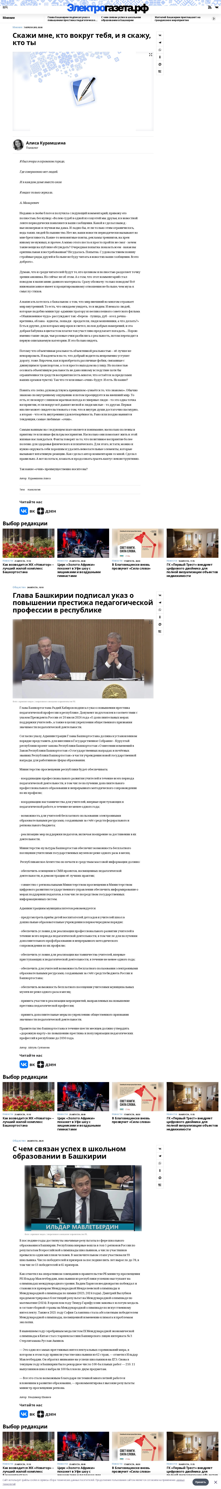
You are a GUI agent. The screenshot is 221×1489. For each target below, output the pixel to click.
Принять (200, 1482)
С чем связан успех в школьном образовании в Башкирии (121, 19)
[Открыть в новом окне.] (27, 511)
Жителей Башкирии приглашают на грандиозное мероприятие (177, 19)
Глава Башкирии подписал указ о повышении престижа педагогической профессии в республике (72, 19)
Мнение (9, 18)
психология (34, 489)
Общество (19, 587)
